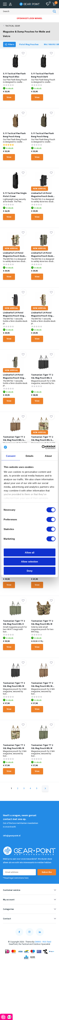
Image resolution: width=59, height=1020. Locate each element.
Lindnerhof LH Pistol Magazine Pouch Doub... (43, 194)
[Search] (54, 11)
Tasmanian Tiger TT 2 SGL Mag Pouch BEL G (42, 376)
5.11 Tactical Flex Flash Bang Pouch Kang (14, 135)
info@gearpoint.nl (11, 835)
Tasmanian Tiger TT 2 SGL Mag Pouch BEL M (42, 622)
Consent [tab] (10, 455)
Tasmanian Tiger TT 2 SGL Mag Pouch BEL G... (14, 438)
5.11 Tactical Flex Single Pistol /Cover (14, 194)
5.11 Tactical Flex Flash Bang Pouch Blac (14, 75)
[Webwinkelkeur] (29, 964)
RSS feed (47, 942)
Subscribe (47, 872)
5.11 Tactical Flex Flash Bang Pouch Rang (42, 135)
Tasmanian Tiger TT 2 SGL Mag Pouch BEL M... (42, 684)
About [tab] (48, 455)
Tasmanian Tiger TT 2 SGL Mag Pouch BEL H (14, 622)
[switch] (50, 519)
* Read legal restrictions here (15, 878)
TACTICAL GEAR (12, 26)
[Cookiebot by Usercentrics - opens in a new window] (42, 447)
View (9, 97)
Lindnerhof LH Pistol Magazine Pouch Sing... (14, 314)
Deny (29, 570)
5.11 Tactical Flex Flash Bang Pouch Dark (42, 75)
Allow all (29, 552)
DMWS (38, 942)
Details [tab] (29, 455)
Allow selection (29, 561)
